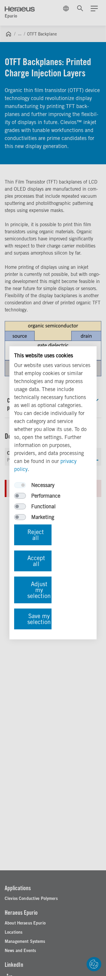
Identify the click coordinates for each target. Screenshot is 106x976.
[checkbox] (20, 485)
